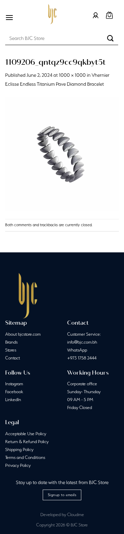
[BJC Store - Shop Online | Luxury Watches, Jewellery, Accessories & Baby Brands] (52, 14)
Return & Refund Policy (27, 441)
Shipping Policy (19, 449)
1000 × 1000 (72, 75)
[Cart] (109, 15)
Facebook (14, 391)
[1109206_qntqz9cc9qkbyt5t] (62, 153)
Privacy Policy (18, 465)
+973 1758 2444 (81, 357)
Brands (11, 342)
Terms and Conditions (25, 457)
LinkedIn (13, 399)
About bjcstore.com (23, 334)
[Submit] (110, 38)
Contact (12, 357)
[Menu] (9, 17)
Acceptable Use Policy (25, 433)
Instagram (14, 383)
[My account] (95, 15)
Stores (10, 350)
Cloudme (75, 514)
